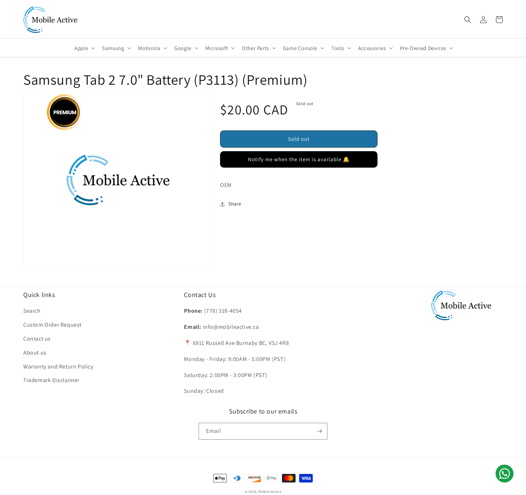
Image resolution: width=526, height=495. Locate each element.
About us (35, 352)
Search (32, 311)
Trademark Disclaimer (51, 380)
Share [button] (235, 204)
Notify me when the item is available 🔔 (299, 159)
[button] (468, 20)
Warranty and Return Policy (58, 366)
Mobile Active (269, 491)
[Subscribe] (319, 431)
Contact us (37, 338)
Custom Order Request (52, 324)
